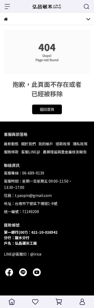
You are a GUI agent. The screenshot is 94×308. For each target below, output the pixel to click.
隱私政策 (80, 143)
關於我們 (28, 143)
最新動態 (11, 143)
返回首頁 (47, 109)
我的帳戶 (45, 143)
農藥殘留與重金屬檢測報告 (65, 151)
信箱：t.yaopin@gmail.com (28, 195)
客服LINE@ (30, 151)
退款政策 (63, 143)
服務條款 (11, 151)
